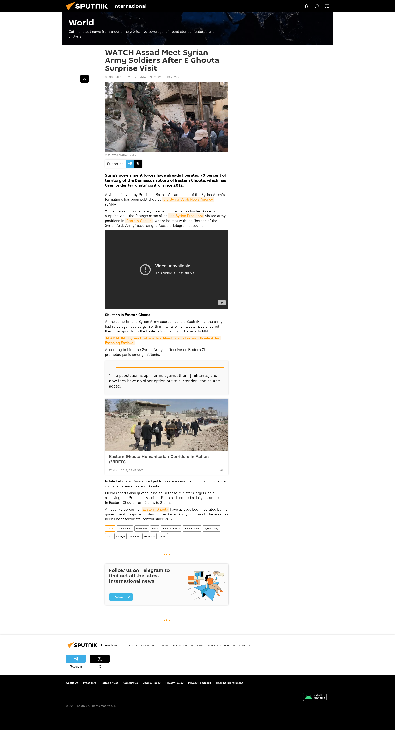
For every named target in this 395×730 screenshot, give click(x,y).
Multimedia (241, 645)
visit (109, 536)
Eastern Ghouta (139, 220)
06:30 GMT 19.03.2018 (119, 77)
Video (163, 536)
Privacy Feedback (199, 683)
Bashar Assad (192, 528)
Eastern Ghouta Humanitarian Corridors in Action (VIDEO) (159, 459)
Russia (164, 645)
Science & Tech (218, 645)
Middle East (124, 528)
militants (134, 536)
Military (197, 645)
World (110, 528)
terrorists (149, 536)
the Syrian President (186, 215)
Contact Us (130, 683)
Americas (148, 645)
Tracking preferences (229, 683)
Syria (155, 528)
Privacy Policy (174, 683)
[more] (222, 470)
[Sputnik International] (88, 11)
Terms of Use (109, 683)
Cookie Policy (151, 683)
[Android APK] (315, 697)
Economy (180, 645)
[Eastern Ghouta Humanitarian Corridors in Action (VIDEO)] (166, 425)
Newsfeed (141, 528)
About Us (72, 683)
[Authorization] (306, 6)
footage (120, 536)
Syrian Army (211, 528)
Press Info (89, 683)
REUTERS (113, 155)
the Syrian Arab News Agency (188, 199)
